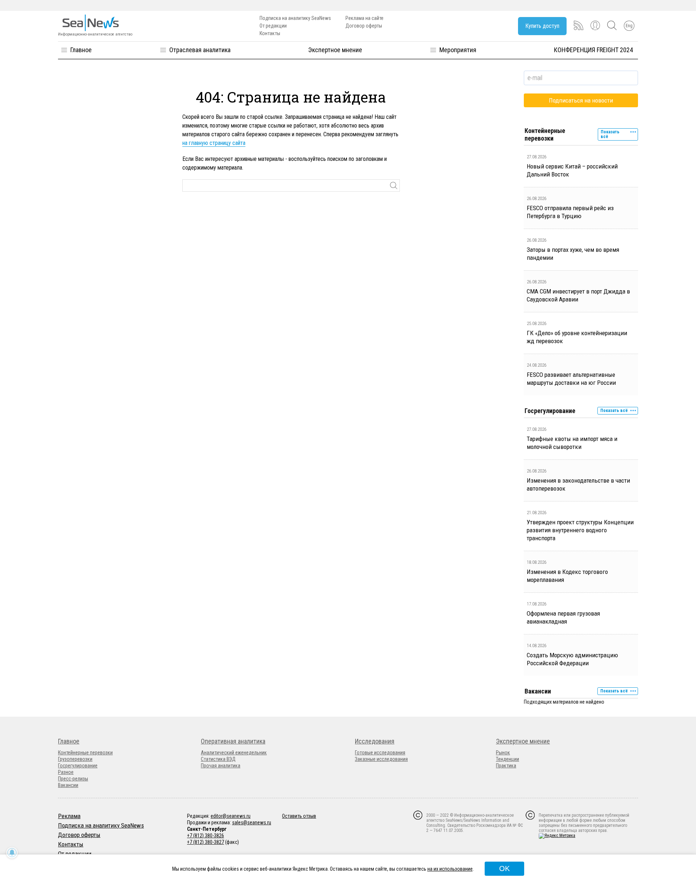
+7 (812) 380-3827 (205, 842)
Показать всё (610, 134)
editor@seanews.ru (230, 816)
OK (504, 868)
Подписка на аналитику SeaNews (295, 18)
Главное (81, 50)
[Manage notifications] (12, 852)
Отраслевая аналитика (200, 50)
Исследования (374, 741)
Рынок (503, 752)
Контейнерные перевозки (85, 752)
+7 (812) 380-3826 (205, 835)
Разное (66, 772)
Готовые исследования (380, 752)
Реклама (69, 816)
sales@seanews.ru (251, 822)
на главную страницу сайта (213, 142)
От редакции (273, 26)
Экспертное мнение (335, 50)
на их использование (450, 869)
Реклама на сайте (364, 18)
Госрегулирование (78, 766)
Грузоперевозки (75, 759)
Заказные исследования (381, 759)
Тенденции (507, 759)
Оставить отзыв (299, 816)
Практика (506, 766)
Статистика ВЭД (218, 759)
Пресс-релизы (73, 779)
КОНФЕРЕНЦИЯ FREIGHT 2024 (593, 50)
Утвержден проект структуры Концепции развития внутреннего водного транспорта (580, 530)
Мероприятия (457, 50)
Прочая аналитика (220, 766)
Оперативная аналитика (233, 741)
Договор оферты (363, 26)
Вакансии (68, 785)
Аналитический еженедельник (234, 752)
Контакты (270, 33)
